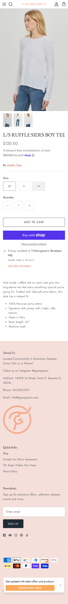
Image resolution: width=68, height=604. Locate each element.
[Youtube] (10, 535)
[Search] (12, 4)
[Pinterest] (21, 535)
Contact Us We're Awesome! (20, 459)
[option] (34, 60)
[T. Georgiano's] (34, 4)
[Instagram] (15, 535)
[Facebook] (4, 535)
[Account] (55, 4)
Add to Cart (34, 222)
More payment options (34, 244)
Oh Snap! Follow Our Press (19, 465)
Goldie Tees (14, 165)
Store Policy (10, 471)
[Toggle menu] (4, 4)
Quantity (8, 197)
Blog (5, 453)
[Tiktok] (27, 535)
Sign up (13, 524)
